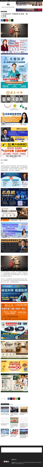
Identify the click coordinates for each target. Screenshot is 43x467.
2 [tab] (14, 157)
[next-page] (3, 440)
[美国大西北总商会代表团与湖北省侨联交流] (5, 420)
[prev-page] (1, 440)
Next (26, 150)
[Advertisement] (21, 449)
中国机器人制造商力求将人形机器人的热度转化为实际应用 (14, 414)
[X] (4, 20)
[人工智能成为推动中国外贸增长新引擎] (5, 431)
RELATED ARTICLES (4, 404)
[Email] (12, 20)
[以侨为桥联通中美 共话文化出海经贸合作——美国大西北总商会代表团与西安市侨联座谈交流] (24, 420)
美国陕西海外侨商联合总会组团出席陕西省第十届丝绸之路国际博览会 (24, 436)
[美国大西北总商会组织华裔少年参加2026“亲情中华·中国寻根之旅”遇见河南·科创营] (14, 420)
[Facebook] (2, 20)
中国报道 (5, 11)
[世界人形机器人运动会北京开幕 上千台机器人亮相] (5, 409)
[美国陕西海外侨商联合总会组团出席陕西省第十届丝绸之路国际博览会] (24, 431)
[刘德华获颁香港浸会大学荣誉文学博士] (24, 409)
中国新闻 (5, 9)
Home (2, 9)
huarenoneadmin (4, 17)
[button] (41, 7)
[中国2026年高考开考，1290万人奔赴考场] (14, 431)
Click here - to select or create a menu (7, 7)
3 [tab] (15, 157)
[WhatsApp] (10, 20)
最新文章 (11, 404)
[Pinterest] (7, 20)
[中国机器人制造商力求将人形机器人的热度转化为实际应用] (14, 409)
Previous (2, 150)
